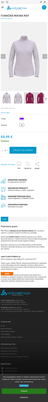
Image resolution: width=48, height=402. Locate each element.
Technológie (5, 334)
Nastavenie (24, 386)
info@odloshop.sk (11, 368)
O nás (3, 326)
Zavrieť (36, 176)
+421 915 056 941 (10, 371)
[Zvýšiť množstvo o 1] (8, 150)
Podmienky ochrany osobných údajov (15, 356)
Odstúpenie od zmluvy (9, 351)
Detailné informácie (8, 164)
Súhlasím (24, 391)
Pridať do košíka (23, 150)
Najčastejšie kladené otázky (11, 337)
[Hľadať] (41, 2)
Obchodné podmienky (9, 354)
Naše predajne (6, 328)
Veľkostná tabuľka (8, 331)
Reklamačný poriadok (9, 348)
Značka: (5, 113)
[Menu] (2, 7)
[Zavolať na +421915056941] (7, 2)
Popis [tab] (5, 219)
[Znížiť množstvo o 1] (3, 150)
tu (32, 382)
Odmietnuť (24, 397)
